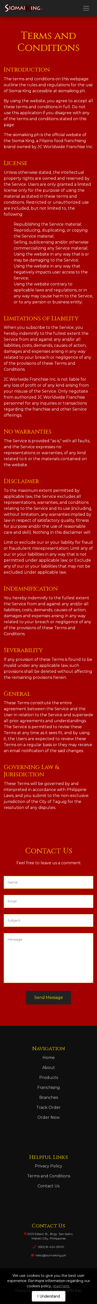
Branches (48, 1097)
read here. (61, 1286)
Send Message (48, 997)
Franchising (48, 1087)
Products (48, 1077)
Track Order (48, 1107)
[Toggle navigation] (86, 8)
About (48, 1067)
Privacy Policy (48, 1166)
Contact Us (48, 1186)
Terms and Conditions (48, 1176)
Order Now (48, 1117)
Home (49, 1057)
